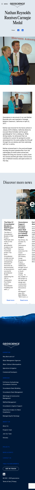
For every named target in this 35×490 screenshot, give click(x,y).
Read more (10, 300)
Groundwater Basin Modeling (11, 388)
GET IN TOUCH (11, 469)
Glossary (5, 437)
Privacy (14, 481)
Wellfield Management (9, 402)
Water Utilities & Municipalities (12, 364)
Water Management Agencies (12, 360)
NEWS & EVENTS (8, 452)
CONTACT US (7, 458)
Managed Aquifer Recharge (11, 416)
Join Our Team (7, 434)
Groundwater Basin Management (13, 392)
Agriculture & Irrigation (9, 368)
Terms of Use (7, 481)
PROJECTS (6, 447)
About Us (5, 426)
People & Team (7, 430)
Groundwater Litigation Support (12, 406)
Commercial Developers (10, 372)
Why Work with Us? (8, 356)
